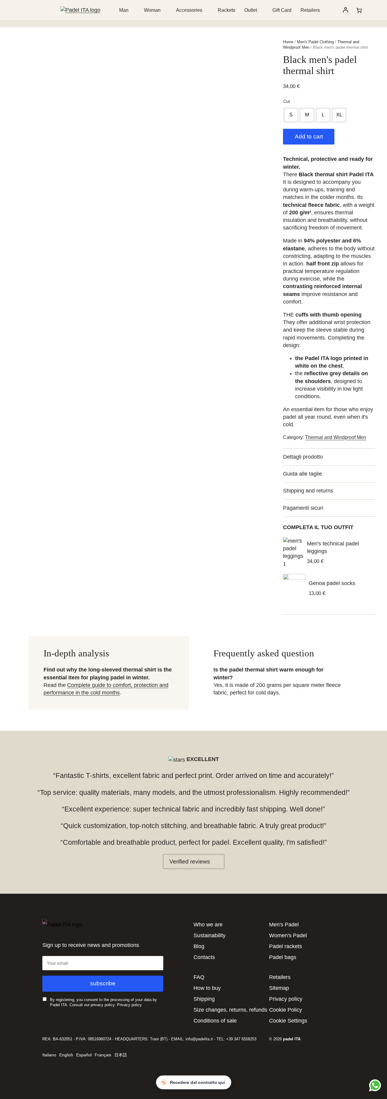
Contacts (204, 957)
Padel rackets (285, 946)
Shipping (204, 999)
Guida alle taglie (302, 474)
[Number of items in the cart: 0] (359, 10)
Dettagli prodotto (303, 457)
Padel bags (282, 957)
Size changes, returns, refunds (230, 1010)
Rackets (226, 10)
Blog (199, 946)
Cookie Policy (285, 1010)
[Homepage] (80, 10)
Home (288, 42)
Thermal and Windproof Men (335, 437)
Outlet (250, 10)
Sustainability (210, 935)
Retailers (310, 10)
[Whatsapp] (374, 1085)
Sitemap (279, 988)
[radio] (291, 115)
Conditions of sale (215, 1021)
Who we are (208, 925)
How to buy (207, 988)
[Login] (345, 10)
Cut (286, 101)
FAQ (199, 977)
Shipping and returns (308, 491)
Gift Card (281, 10)
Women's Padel (288, 935)
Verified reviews (189, 861)
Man (123, 10)
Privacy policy (129, 1005)
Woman (152, 10)
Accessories (189, 10)
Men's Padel (284, 925)
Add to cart (309, 136)
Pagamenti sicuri (303, 508)
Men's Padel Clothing (315, 42)
